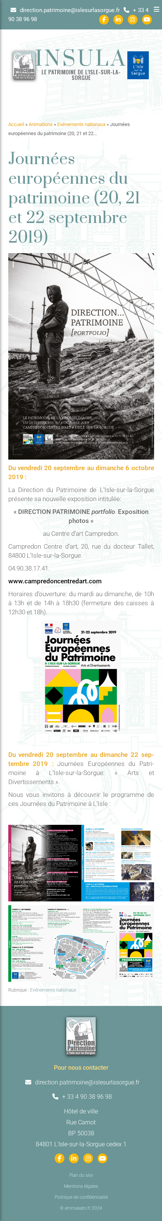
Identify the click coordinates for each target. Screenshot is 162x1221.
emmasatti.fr (77, 1208)
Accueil (16, 124)
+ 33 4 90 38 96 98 (86, 1096)
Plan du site (81, 1175)
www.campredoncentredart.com (55, 581)
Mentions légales (81, 1186)
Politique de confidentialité (81, 1197)
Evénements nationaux (81, 124)
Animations (41, 124)
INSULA (81, 59)
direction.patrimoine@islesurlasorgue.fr (69, 10)
